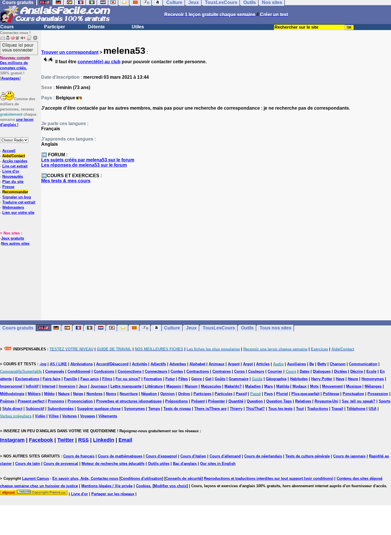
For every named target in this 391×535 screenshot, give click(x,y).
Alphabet (197, 364)
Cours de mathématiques (120, 456)
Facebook (41, 440)
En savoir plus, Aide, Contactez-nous (85, 478)
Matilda (282, 386)
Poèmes (7, 401)
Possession (378, 394)
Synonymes (134, 408)
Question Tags (279, 401)
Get (208, 379)
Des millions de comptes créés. (15, 63)
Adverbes (177, 364)
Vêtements (107, 416)
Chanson (337, 364)
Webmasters (13, 207)
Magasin (173, 386)
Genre (196, 379)
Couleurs (256, 371)
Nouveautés (12, 176)
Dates (304, 371)
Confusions (104, 371)
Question (255, 401)
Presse (8, 187)
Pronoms (56, 401)
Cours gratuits (17, 327)
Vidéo (40, 416)
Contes (177, 371)
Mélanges (373, 386)
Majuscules (211, 386)
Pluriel (282, 394)
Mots (314, 386)
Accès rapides (14, 161)
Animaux (216, 364)
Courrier (275, 371)
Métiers (34, 394)
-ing (43, 364)
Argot (248, 364)
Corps (239, 371)
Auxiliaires (296, 364)
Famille (70, 379)
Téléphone (356, 408)
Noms (111, 394)
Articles (263, 364)
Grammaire (238, 379)
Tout (300, 408)
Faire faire (51, 379)
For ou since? (128, 379)
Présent (198, 401)
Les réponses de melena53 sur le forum (84, 165)
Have (340, 379)
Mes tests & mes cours (65, 180)
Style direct (12, 408)
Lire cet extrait (14, 166)
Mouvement (332, 386)
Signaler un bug (16, 197)
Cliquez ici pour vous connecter (17, 47)
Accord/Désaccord (112, 364)
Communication (363, 364)
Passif (241, 394)
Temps (154, 408)
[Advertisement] (216, 254)
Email (125, 440)
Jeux (191, 327)
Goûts (220, 379)
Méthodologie (12, 394)
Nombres (94, 394)
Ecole (371, 371)
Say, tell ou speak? (358, 401)
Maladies (253, 386)
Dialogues (322, 371)
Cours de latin (27, 463)
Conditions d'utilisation (141, 478)
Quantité (235, 401)
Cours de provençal (61, 463)
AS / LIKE (58, 364)
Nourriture (129, 394)
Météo (49, 394)
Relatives (303, 401)
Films (107, 379)
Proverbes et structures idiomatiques (129, 401)
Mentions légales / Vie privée (107, 486)
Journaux (98, 386)
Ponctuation (353, 394)
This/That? (255, 408)
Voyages (87, 416)
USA (372, 408)
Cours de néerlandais (263, 456)
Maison (191, 386)
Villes (54, 416)
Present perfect (31, 401)
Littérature (154, 386)
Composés (54, 371)
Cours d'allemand (225, 456)
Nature (64, 394)
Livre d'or (10, 171)
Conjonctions (129, 371)
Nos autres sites (15, 243)
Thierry (236, 408)
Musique (353, 386)
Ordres (184, 394)
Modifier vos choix (170, 486)
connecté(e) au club (99, 61)
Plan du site (12, 181)
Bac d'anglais (185, 463)
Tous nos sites (275, 327)
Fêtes (183, 379)
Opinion (167, 394)
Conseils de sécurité (183, 478)
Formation (153, 379)
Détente (96, 26)
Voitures (69, 416)
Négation (149, 394)
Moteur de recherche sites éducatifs (113, 463)
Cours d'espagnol (161, 456)
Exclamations (27, 379)
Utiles (138, 26)
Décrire (356, 371)
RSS (83, 440)
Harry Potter (321, 379)
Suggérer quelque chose (99, 408)
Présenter (216, 401)
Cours (7, 26)
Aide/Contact (13, 156)
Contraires (221, 371)
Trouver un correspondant (69, 52)
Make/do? (233, 386)
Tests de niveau (177, 408)
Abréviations (81, 364)
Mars (268, 386)
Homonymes (373, 379)
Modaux (300, 386)
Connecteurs (156, 371)
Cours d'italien (193, 456)
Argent (234, 364)
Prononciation (80, 401)
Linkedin (103, 440)
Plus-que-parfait (305, 394)
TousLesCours (219, 327)
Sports (384, 401)
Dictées (340, 371)
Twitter (65, 440)
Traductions (317, 408)
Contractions (197, 371)
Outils (247, 327)
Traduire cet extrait (18, 202)
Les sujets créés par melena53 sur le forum (87, 159)
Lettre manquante (125, 386)
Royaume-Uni (326, 401)
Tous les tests (280, 408)
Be (311, 364)
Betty (321, 364)
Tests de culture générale (307, 456)
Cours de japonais (349, 456)
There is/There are (210, 408)
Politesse (331, 394)
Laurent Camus (35, 478)
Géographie (276, 379)
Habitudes (299, 379)
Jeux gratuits (12, 238)
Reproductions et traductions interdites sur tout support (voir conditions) (268, 478)
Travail (337, 408)
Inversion (67, 386)
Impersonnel (11, 386)
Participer (54, 26)
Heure (353, 379)
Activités (139, 364)
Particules (223, 394)
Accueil (8, 151)
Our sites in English (218, 463)
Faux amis (89, 379)
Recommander (15, 192)
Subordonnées (61, 408)
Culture (172, 327)
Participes (202, 394)
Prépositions (176, 401)
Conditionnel (79, 371)
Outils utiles (158, 463)
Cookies (143, 486)
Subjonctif (35, 408)
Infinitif (32, 386)
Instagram (12, 440)
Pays (268, 394)
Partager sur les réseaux (112, 494)
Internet (48, 386)
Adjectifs (158, 364)
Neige (78, 394)
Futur (170, 379)
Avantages (10, 78)
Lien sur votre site (18, 212)
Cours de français (78, 456)
